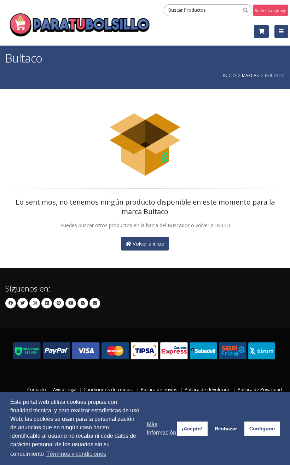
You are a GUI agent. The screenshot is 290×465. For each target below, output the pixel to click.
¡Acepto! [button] (192, 428)
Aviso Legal (64, 390)
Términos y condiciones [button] (76, 454)
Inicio (229, 75)
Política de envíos (159, 390)
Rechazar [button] (226, 428)
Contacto (36, 390)
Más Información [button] (161, 428)
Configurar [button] (262, 428)
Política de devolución (208, 390)
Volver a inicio (147, 243)
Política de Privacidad (260, 390)
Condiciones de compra (108, 390)
